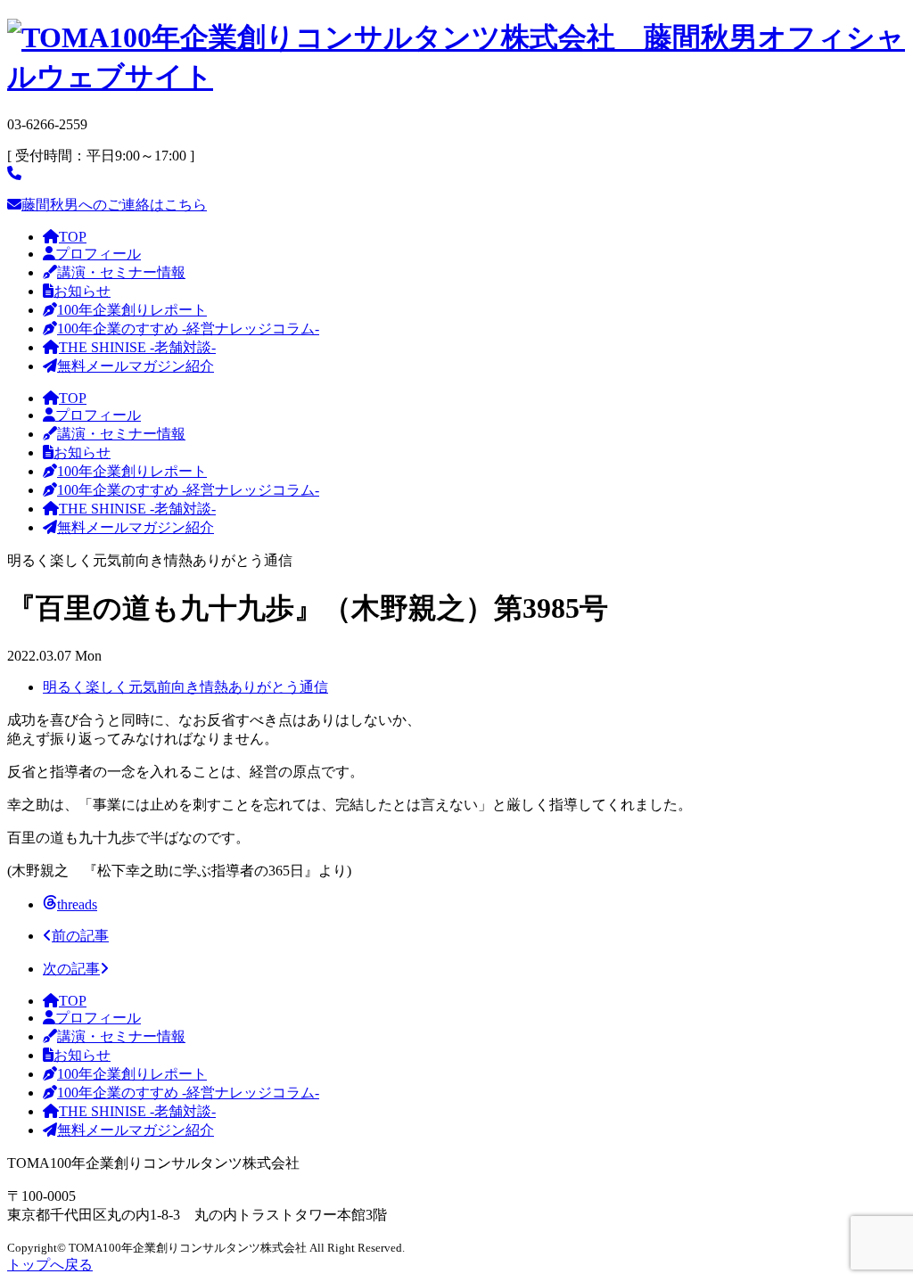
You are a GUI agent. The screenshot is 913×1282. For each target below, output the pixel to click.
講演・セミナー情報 (121, 272)
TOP (72, 236)
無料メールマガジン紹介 (135, 366)
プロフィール (98, 253)
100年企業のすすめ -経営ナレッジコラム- (188, 328)
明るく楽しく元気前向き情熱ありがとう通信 (185, 686)
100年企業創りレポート (132, 309)
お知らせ (82, 291)
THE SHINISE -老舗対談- (137, 347)
